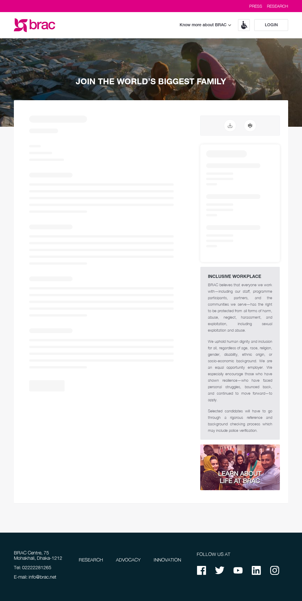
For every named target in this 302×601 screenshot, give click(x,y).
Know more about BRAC (203, 25)
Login (271, 25)
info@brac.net (42, 576)
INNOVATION (167, 559)
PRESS (255, 6)
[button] (242, 25)
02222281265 (36, 567)
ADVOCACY (128, 559)
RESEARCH (277, 6)
